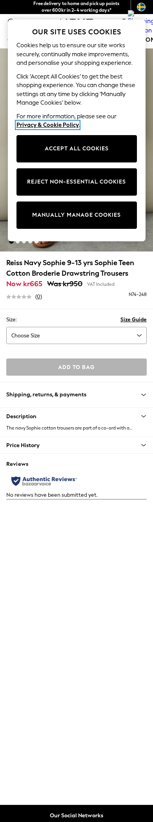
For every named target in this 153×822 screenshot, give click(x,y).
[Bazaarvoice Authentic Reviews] (44, 481)
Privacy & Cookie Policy (47, 124)
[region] (77, 130)
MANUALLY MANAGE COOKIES (76, 215)
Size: (11, 319)
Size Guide (133, 319)
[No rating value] (20, 296)
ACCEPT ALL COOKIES (77, 148)
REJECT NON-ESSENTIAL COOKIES (76, 181)
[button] (11, 241)
